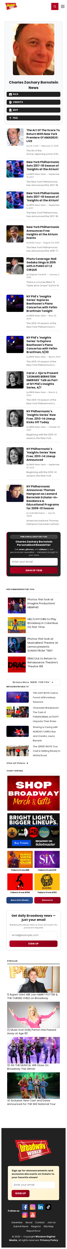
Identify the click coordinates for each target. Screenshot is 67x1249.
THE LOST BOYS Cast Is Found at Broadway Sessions (45, 697)
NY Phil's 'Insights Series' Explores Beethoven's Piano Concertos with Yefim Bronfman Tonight (41, 304)
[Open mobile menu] (62, 6)
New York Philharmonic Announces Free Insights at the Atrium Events (42, 232)
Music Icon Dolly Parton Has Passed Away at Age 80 (31, 1031)
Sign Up (20, 1193)
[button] (54, 6)
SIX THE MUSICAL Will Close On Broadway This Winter (28, 1067)
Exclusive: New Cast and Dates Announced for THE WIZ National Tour (31, 1102)
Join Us (51, 1222)
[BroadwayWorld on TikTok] (48, 1207)
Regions (36, 1226)
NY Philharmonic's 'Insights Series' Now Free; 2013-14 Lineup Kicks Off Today (41, 416)
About (28, 1222)
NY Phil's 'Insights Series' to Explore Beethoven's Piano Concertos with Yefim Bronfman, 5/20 (41, 345)
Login (46, 6)
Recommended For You (20, 589)
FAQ (15, 117)
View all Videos (15, 763)
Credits (18, 102)
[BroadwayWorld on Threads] (25, 1215)
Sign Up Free (34, 570)
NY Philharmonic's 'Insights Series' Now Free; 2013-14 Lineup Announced (41, 454)
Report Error (34, 1231)
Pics (15, 94)
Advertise (17, 1222)
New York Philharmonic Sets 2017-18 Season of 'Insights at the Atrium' (42, 165)
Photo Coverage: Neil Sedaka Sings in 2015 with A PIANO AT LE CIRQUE (41, 264)
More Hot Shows (20, 900)
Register (35, 6)
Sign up (33, 943)
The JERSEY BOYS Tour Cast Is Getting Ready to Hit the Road (46, 751)
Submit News (20, 1226)
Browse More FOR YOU (31, 682)
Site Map (49, 1226)
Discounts (47, 900)
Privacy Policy (49, 1240)
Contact (39, 1222)
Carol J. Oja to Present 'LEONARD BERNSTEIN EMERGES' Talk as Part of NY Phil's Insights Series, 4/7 (42, 380)
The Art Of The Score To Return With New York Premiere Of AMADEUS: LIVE (43, 135)
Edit (15, 109)
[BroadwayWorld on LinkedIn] (40, 1207)
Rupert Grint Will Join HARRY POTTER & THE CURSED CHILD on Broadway (32, 996)
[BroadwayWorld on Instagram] (32, 1207)
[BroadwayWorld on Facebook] (25, 1207)
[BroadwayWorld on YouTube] (32, 1215)
